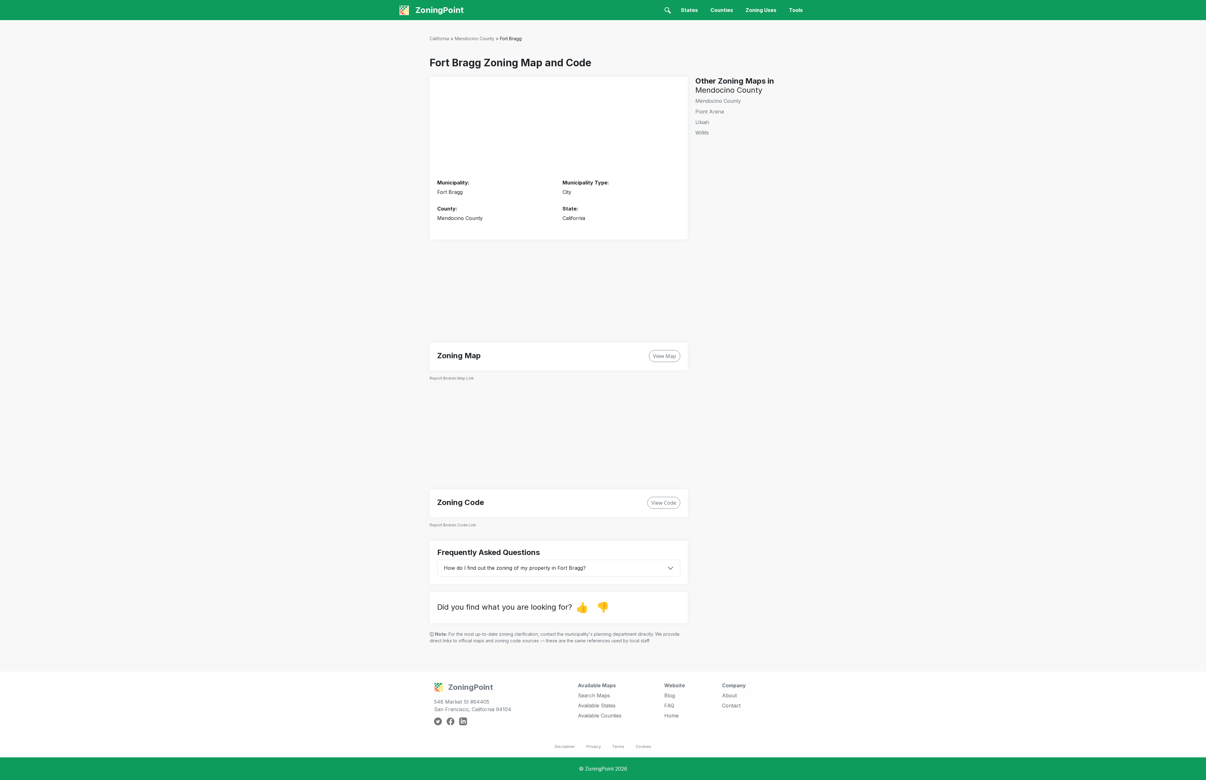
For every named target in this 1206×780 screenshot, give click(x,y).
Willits (702, 132)
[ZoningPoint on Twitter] (438, 721)
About (729, 695)
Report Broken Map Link (452, 378)
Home (671, 715)
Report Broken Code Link (453, 525)
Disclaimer (565, 746)
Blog (669, 695)
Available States (597, 705)
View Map (664, 356)
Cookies (643, 746)
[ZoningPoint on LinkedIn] (463, 721)
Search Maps (594, 695)
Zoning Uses (761, 10)
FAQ (669, 705)
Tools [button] (796, 10)
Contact (731, 705)
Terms (618, 746)
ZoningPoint (439, 10)
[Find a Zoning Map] (668, 10)
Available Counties (600, 715)
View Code (663, 502)
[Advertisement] (558, 128)
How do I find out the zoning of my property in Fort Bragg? (515, 568)
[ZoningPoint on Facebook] (450, 721)
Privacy (593, 746)
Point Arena (709, 111)
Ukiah (702, 122)
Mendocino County (474, 38)
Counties (721, 10)
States (689, 10)
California (439, 38)
